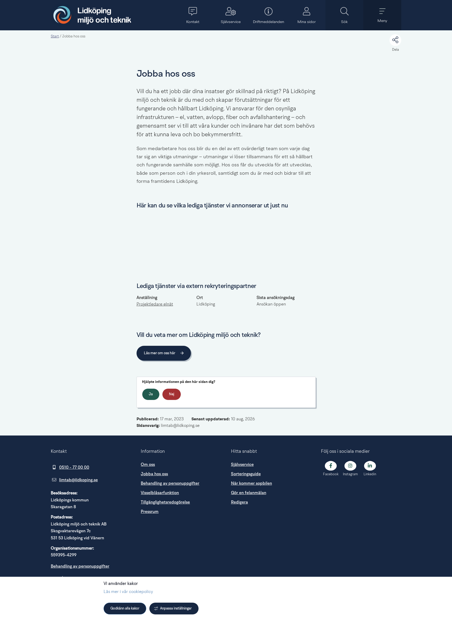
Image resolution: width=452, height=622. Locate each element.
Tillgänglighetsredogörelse (165, 502)
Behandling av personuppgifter (80, 566)
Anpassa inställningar (176, 608)
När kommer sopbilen (251, 483)
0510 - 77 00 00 (74, 467)
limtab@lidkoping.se (78, 480)
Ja (151, 394)
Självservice (242, 464)
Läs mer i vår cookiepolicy (128, 592)
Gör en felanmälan (248, 493)
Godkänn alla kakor (124, 608)
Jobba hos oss (154, 474)
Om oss (148, 464)
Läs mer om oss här (159, 353)
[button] (193, 15)
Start (55, 36)
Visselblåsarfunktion (160, 493)
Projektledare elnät (155, 304)
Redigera (239, 502)
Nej (171, 394)
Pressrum (181, 511)
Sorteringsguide (246, 474)
